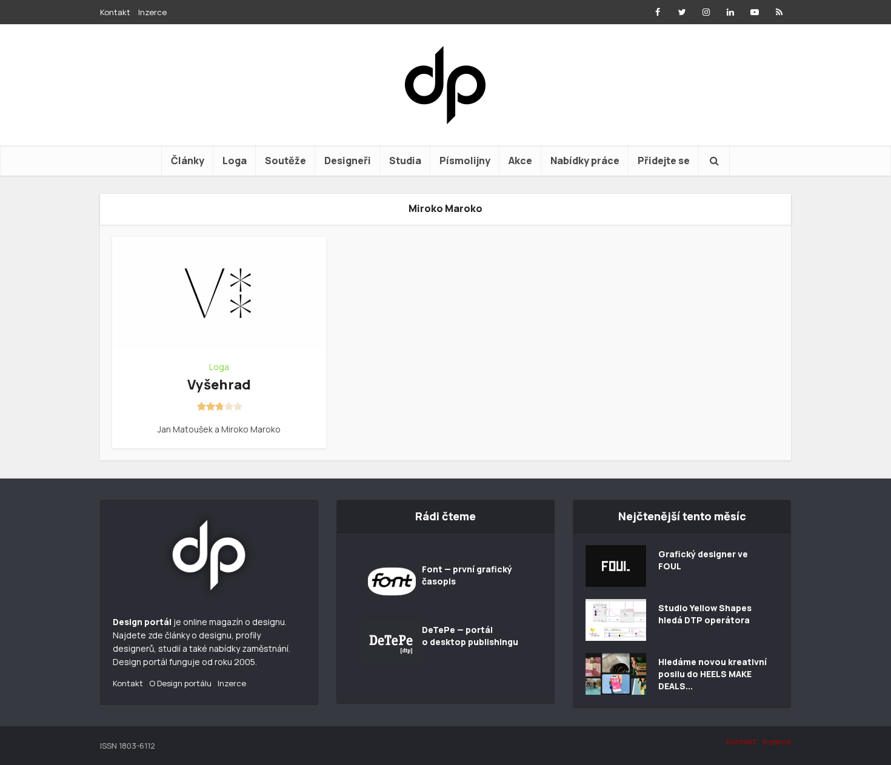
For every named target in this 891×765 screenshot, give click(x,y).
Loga (234, 160)
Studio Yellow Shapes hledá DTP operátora (705, 614)
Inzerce (152, 12)
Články (187, 160)
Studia (405, 160)
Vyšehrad (219, 385)
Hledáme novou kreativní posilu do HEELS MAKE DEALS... (712, 674)
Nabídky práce (584, 160)
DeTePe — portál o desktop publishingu (470, 635)
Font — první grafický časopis (467, 575)
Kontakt (115, 12)
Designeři (347, 160)
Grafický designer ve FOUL (703, 560)
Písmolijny (464, 160)
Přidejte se (664, 160)
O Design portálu (180, 683)
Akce (520, 160)
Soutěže (285, 160)
